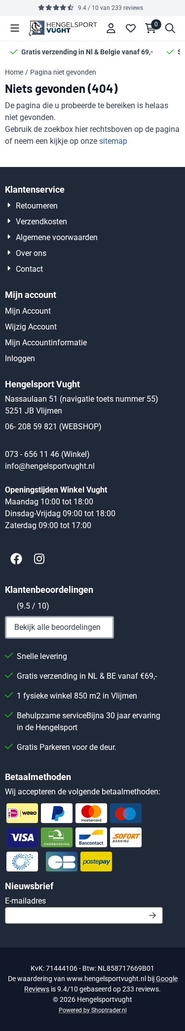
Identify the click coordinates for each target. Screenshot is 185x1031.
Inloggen (20, 358)
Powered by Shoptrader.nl (93, 1010)
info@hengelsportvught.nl (50, 466)
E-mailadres (84, 901)
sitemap (113, 141)
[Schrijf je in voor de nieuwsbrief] (153, 915)
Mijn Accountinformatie (46, 342)
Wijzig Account (31, 326)
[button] (15, 28)
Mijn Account (28, 311)
